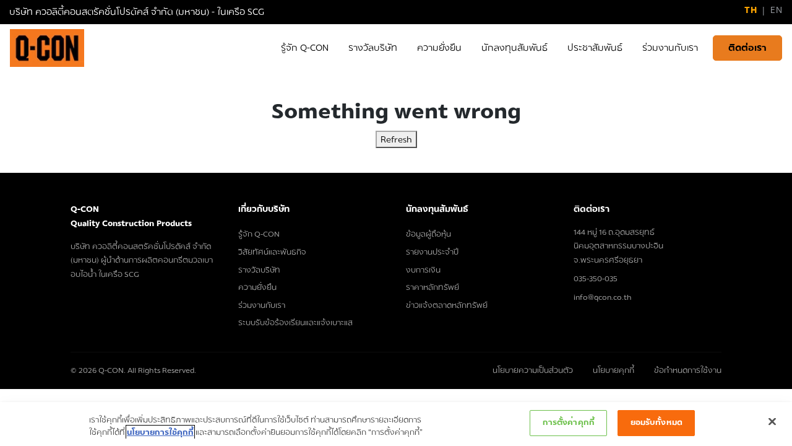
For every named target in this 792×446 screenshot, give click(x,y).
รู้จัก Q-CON (259, 234)
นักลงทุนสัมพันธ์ (437, 209)
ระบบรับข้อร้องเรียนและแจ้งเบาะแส (295, 323)
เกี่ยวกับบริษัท (264, 209)
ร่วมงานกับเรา (261, 305)
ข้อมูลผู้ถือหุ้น (428, 234)
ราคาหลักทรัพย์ (432, 287)
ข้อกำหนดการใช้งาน (687, 371)
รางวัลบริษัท (259, 270)
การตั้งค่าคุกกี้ (569, 422)
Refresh (396, 139)
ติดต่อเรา (747, 47)
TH (750, 10)
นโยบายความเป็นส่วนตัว (533, 371)
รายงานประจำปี (432, 252)
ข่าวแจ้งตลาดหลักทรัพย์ (447, 305)
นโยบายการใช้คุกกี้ (160, 432)
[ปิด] (772, 421)
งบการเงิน (423, 270)
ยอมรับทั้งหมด (656, 422)
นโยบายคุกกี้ (613, 371)
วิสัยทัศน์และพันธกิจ (272, 252)
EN (776, 10)
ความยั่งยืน (257, 287)
